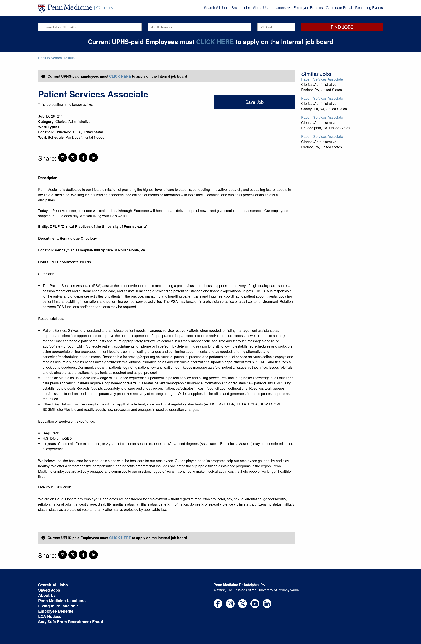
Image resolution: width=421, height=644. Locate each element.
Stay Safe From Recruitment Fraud (70, 621)
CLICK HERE (215, 41)
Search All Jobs (216, 7)
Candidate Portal (339, 7)
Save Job (254, 102)
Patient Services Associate (322, 79)
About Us (260, 7)
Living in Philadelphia (58, 606)
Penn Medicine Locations (62, 600)
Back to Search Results (56, 57)
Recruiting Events (369, 7)
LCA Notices (49, 616)
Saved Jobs (241, 7)
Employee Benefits (308, 7)
